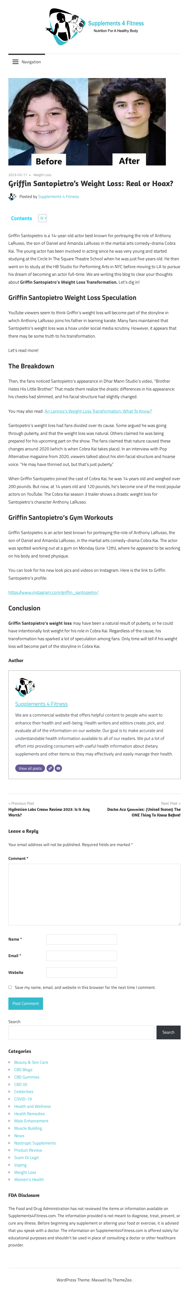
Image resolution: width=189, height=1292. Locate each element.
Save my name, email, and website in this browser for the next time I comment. (85, 987)
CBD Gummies (26, 1077)
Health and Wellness (32, 1106)
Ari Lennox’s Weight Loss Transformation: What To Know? (98, 411)
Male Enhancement (31, 1121)
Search (14, 1021)
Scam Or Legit (26, 1157)
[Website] (50, 768)
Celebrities (23, 1091)
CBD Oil (20, 1084)
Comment (18, 858)
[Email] (58, 768)
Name (15, 939)
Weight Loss (42, 174)
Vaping (20, 1165)
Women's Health (29, 1179)
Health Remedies (29, 1114)
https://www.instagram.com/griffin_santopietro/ (53, 592)
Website (15, 972)
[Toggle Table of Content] (40, 218)
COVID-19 (23, 1099)
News (19, 1135)
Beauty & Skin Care (31, 1062)
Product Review (28, 1150)
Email (14, 955)
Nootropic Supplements (35, 1143)
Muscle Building (28, 1128)
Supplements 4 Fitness (58, 196)
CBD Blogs (23, 1069)
